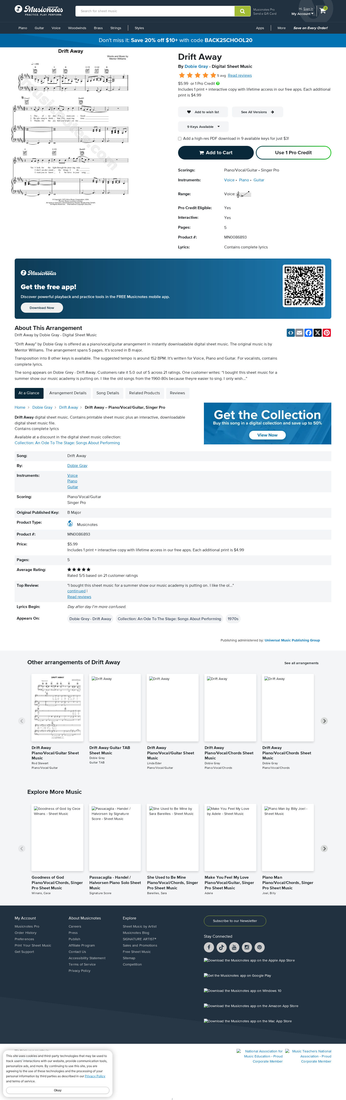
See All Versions (254, 112)
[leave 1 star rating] (182, 75)
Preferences (24, 939)
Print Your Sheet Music (33, 945)
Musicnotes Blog (136, 933)
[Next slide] (324, 720)
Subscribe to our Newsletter (235, 921)
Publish (74, 939)
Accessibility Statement (87, 958)
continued (76, 591)
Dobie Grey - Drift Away (90, 618)
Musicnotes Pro (264, 9)
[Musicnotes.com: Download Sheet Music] (39, 10)
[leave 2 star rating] (190, 75)
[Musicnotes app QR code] (304, 289)
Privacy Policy (79, 971)
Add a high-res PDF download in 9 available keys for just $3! (236, 139)
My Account (301, 13)
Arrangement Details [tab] (67, 393)
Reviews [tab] (177, 393)
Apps (260, 28)
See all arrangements (301, 663)
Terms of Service (82, 964)
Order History (25, 933)
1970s (233, 618)
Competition (132, 964)
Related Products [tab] (144, 393)
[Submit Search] (243, 11)
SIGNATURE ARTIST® (140, 939)
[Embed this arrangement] (291, 333)
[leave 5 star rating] (213, 75)
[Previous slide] (21, 720)
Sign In (308, 9)
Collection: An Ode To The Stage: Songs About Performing (67, 443)
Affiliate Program (82, 945)
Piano (22, 28)
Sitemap (129, 958)
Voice (56, 28)
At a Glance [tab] (28, 393)
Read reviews (240, 76)
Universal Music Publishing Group (292, 640)
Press (73, 933)
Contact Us (77, 952)
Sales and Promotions (140, 945)
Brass (98, 28)
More (283, 30)
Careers (75, 926)
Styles (139, 28)
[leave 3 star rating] (198, 75)
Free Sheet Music (137, 952)
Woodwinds (77, 28)
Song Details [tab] (108, 393)
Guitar (39, 28)
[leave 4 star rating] (205, 75)
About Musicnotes (85, 918)
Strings (115, 28)
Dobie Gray (196, 66)
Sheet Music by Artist (140, 926)
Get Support (24, 952)
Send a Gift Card (264, 13)
